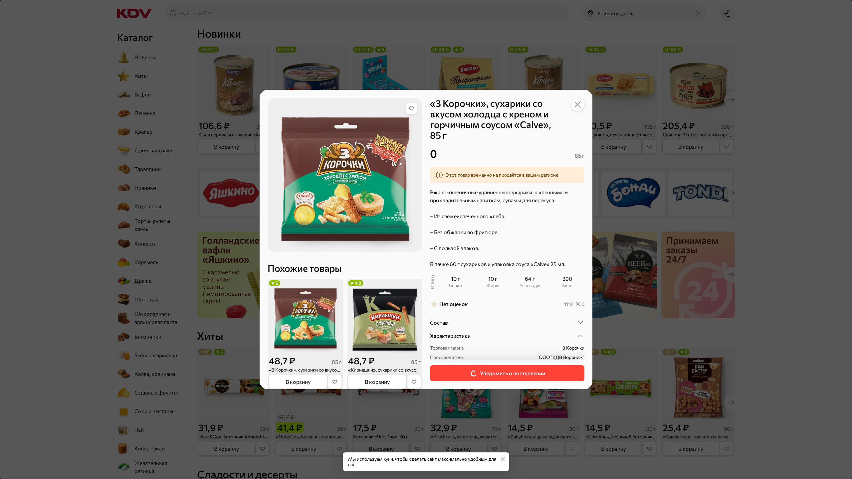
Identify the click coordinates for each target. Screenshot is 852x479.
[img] (411, 108)
